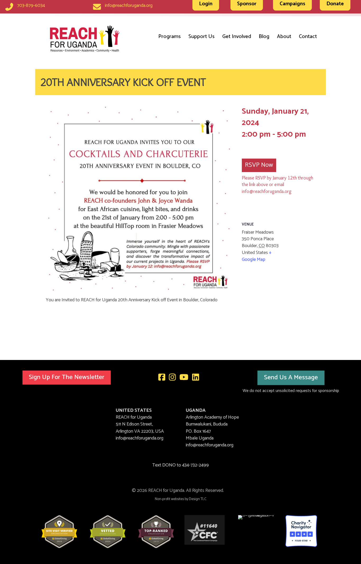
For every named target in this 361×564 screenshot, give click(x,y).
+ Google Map (256, 256)
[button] (66, 378)
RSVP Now (259, 165)
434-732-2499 (195, 465)
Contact (308, 36)
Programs (169, 36)
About (284, 36)
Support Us (201, 36)
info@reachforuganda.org (128, 6)
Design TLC (197, 499)
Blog (264, 36)
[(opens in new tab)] (59, 531)
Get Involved (236, 36)
